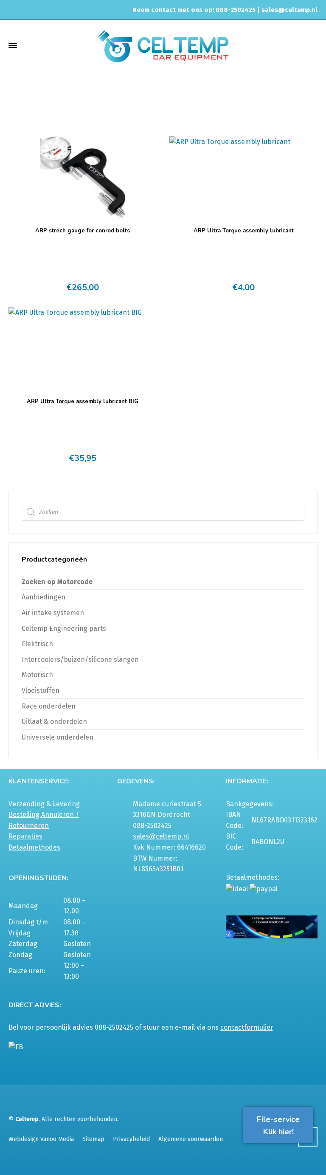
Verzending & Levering (44, 804)
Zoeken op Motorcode (57, 582)
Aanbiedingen (43, 597)
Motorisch (224, 98)
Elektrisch (37, 644)
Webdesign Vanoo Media (41, 1139)
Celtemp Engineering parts (64, 628)
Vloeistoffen (40, 690)
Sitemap (93, 1139)
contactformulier (246, 1027)
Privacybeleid (131, 1139)
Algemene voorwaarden (190, 1139)
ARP (250, 98)
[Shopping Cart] (312, 45)
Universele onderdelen (57, 737)
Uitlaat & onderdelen (54, 721)
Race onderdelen (49, 706)
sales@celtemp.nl (289, 10)
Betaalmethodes (34, 847)
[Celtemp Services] (163, 45)
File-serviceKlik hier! (278, 1125)
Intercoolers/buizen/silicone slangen (80, 659)
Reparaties (25, 836)
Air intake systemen (53, 613)
